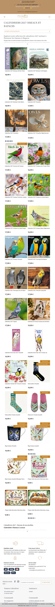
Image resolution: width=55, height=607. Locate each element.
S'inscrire (46, 582)
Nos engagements (8, 601)
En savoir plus (33, 605)
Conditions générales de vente (36, 601)
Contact (31, 591)
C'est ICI (27, 8)
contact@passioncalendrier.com (30, 11)
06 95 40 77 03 (21, 11)
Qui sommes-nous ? (9, 591)
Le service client (8, 593)
